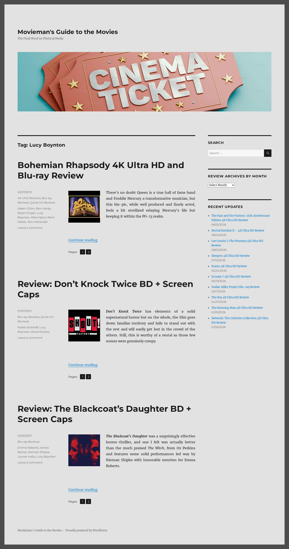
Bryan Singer (27, 213)
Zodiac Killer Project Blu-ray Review (235, 287)
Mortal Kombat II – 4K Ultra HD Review (237, 230)
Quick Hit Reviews (42, 202)
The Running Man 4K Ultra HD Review (237, 308)
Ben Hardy (43, 208)
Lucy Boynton (46, 456)
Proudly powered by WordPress (86, 530)
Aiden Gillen (26, 208)
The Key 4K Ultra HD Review (230, 297)
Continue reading (83, 240)
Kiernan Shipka (39, 452)
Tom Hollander (37, 221)
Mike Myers (38, 217)
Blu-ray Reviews (28, 317)
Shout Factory (40, 331)
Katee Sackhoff (28, 327)
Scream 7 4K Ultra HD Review (231, 276)
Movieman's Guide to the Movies (68, 31)
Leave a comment (30, 227)
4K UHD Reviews (29, 198)
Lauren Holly (26, 456)
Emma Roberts (28, 447)
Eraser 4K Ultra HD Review (229, 266)
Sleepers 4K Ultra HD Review (230, 256)
